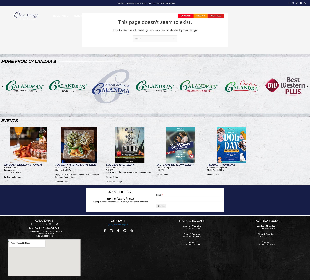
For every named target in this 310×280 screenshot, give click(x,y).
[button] (2, 86)
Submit (161, 206)
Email (159, 195)
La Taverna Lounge (98, 16)
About (66, 16)
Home (56, 16)
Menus (78, 16)
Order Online (153, 16)
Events (116, 16)
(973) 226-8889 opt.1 (118, 224)
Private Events (134, 16)
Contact (169, 16)
